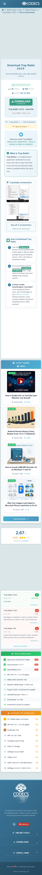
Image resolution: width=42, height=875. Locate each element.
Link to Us (25, 824)
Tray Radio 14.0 (10, 628)
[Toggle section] (37, 834)
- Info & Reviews (22, 122)
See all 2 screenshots (21, 227)
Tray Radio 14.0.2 (10, 610)
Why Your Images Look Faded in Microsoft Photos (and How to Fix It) (21, 504)
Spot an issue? (22, 126)
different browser (22, 294)
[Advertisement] (21, 36)
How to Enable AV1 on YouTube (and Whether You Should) (21, 396)
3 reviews (24, 541)
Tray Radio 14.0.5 (10, 595)
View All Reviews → (21, 646)
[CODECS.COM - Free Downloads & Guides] (21, 794)
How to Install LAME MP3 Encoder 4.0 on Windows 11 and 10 (21, 468)
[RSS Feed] (14, 824)
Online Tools (23, 833)
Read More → (35, 605)
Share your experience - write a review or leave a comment (21, 142)
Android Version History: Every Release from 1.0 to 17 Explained (21, 432)
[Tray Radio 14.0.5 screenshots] (17, 193)
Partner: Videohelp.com (21, 871)
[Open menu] (4, 4)
